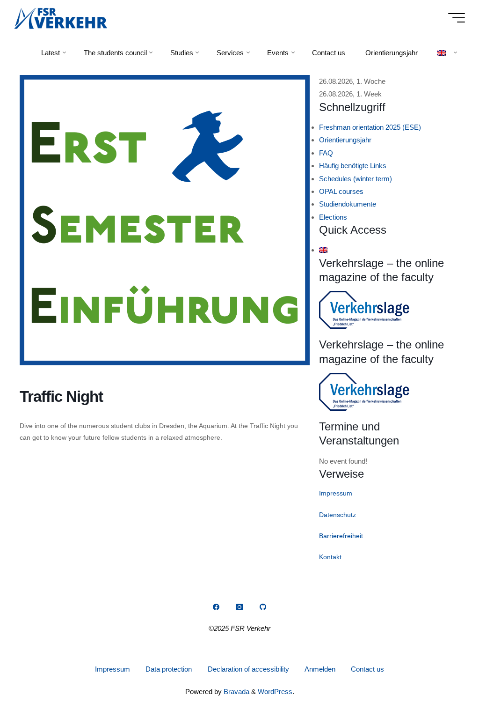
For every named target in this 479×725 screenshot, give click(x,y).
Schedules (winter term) (355, 179)
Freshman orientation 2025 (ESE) (370, 127)
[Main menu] (456, 17)
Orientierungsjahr (345, 140)
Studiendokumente (347, 204)
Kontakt (330, 557)
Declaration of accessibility (248, 669)
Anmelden (320, 669)
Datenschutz (337, 514)
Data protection (168, 669)
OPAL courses (341, 191)
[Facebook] (216, 607)
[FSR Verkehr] (60, 18)
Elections (333, 217)
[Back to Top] (442, 688)
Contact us (367, 669)
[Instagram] (239, 607)
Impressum (335, 493)
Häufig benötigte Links (352, 166)
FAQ (326, 153)
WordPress (275, 691)
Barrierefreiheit (341, 536)
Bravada (235, 691)
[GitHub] (262, 607)
